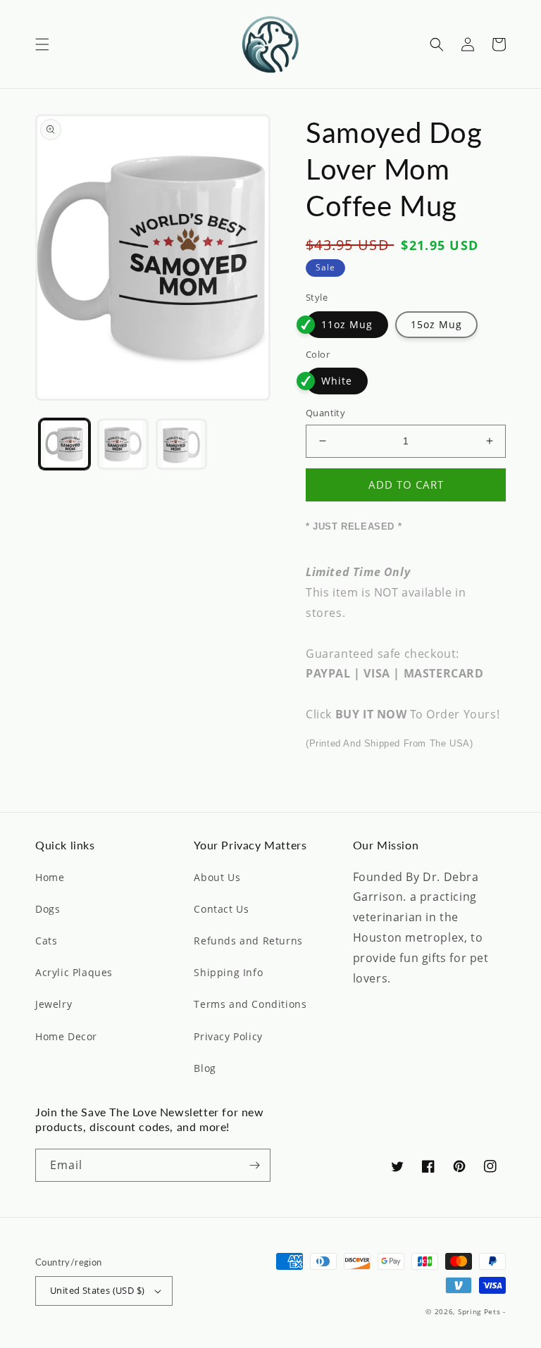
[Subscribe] (254, 1165)
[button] (42, 44)
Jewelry (53, 1004)
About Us (217, 877)
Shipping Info (228, 972)
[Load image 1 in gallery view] (64, 444)
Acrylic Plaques (74, 972)
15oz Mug (436, 324)
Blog (205, 1068)
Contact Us (221, 909)
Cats (46, 940)
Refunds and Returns (248, 940)
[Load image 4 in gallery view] (181, 444)
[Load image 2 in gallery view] (123, 444)
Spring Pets (479, 1311)
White (336, 380)
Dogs (47, 909)
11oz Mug (347, 324)
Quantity (325, 412)
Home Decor (66, 1036)
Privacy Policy (228, 1036)
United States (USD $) (97, 1290)
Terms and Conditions (250, 1004)
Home (49, 877)
